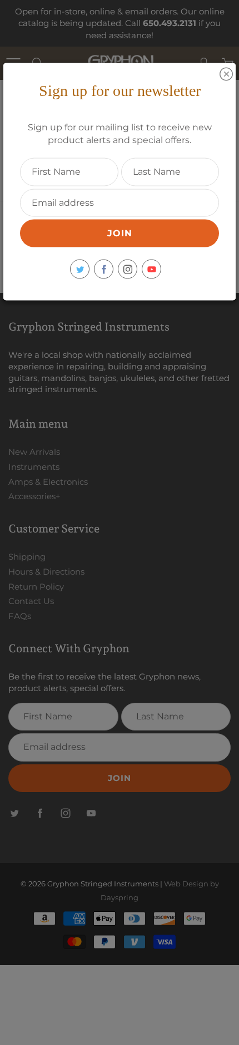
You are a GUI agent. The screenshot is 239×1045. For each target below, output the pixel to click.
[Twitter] (79, 269)
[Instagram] (127, 269)
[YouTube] (151, 269)
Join (119, 233)
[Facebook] (103, 269)
